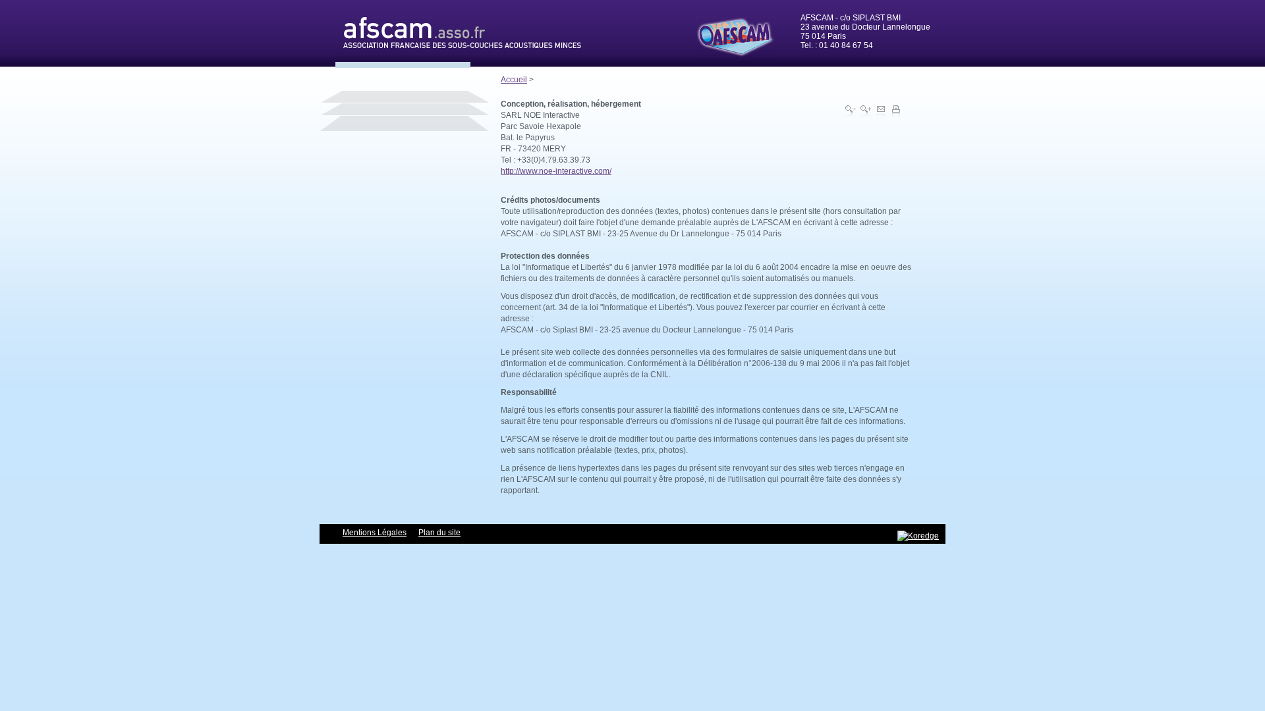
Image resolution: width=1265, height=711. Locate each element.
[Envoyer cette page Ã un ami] (881, 111)
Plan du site (439, 532)
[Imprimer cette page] (896, 111)
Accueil (514, 79)
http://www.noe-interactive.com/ (556, 171)
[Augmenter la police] (865, 111)
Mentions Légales (375, 532)
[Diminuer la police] (850, 111)
